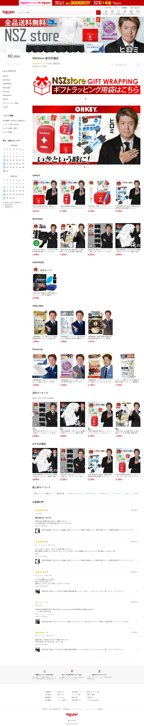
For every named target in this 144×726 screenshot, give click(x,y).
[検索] (98, 12)
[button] (136, 8)
